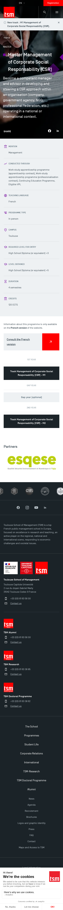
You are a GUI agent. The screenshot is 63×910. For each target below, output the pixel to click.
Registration (53, 3)
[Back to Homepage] (9, 12)
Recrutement (31, 811)
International (31, 762)
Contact (31, 841)
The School (31, 726)
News (31, 798)
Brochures (31, 817)
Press (31, 829)
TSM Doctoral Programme (31, 780)
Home (7, 37)
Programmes (31, 735)
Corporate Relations (31, 753)
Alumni (31, 789)
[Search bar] (45, 12)
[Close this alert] (58, 22)
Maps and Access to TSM (31, 847)
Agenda (31, 804)
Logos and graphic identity (31, 823)
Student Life (31, 744)
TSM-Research (31, 771)
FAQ (31, 835)
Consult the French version (18, 342)
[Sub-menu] (57, 12)
